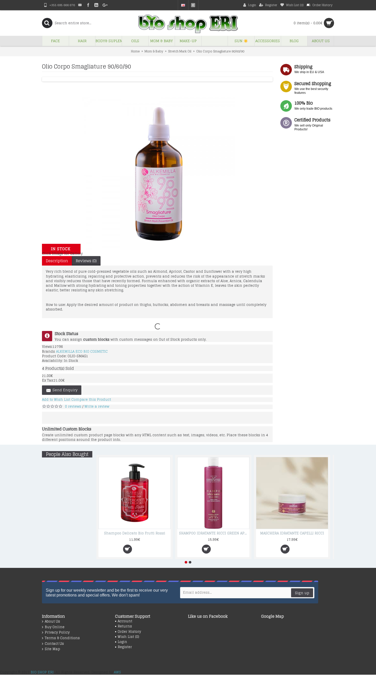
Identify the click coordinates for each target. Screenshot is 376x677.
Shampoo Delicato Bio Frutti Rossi (134, 533)
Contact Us (54, 643)
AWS (117, 672)
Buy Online (54, 627)
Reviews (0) (86, 260)
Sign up (302, 593)
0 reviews (73, 406)
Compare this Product (91, 400)
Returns (125, 626)
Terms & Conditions (62, 638)
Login (122, 642)
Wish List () (128, 637)
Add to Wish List (56, 400)
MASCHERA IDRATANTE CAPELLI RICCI (292, 533)
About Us (52, 621)
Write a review (96, 406)
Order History (129, 631)
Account (125, 621)
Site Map (52, 649)
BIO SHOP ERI (42, 672)
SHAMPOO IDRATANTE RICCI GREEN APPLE (214, 533)
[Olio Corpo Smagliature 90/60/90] (158, 249)
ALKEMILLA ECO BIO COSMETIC (82, 351)
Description (57, 260)
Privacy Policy (57, 632)
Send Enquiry (65, 390)
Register (125, 647)
